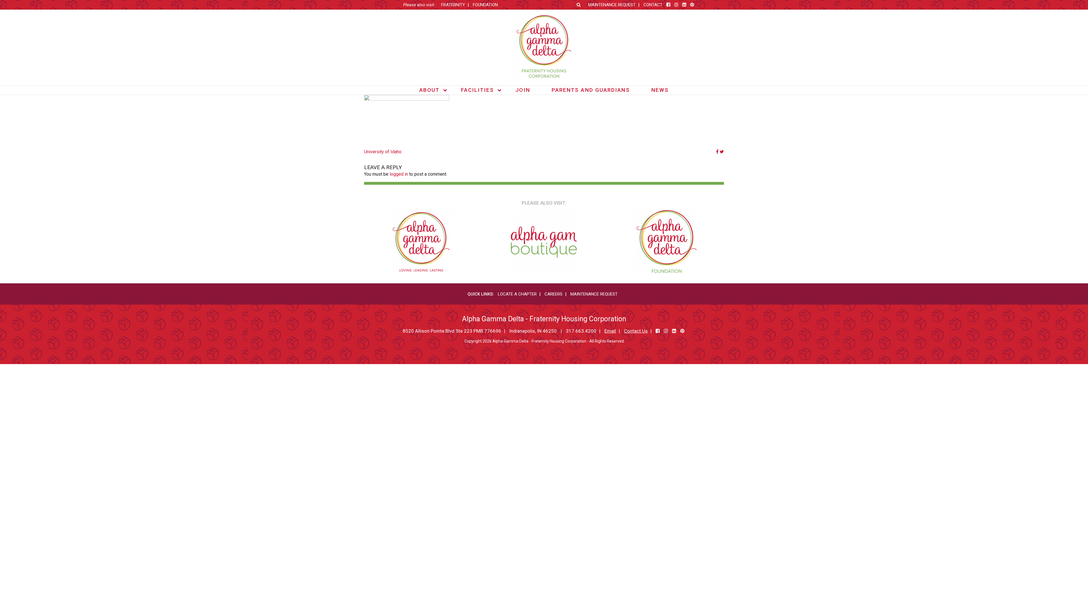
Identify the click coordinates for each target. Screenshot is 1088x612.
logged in (399, 174)
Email (610, 331)
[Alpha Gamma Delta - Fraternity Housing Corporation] (544, 47)
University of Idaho (382, 151)
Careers (553, 294)
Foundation (485, 4)
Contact (652, 4)
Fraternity (453, 4)
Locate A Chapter (517, 294)
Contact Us (636, 331)
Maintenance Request (612, 4)
